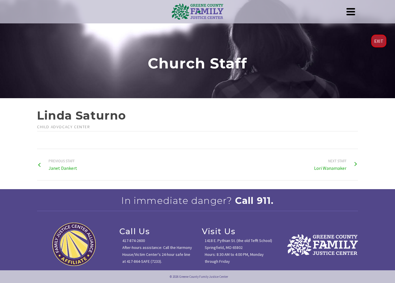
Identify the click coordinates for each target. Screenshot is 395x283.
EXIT (378, 41)
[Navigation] (351, 11)
